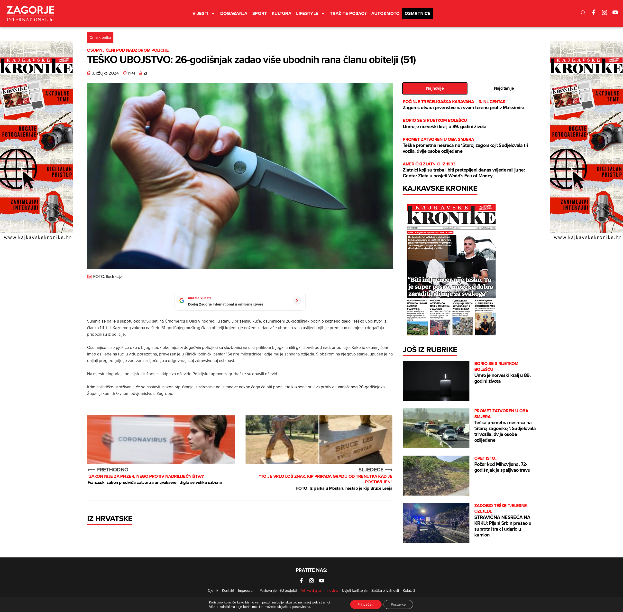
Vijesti (200, 13)
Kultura (282, 13)
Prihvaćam (365, 604)
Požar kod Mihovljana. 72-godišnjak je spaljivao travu (502, 464)
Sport (259, 13)
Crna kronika (100, 37)
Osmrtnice (418, 13)
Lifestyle (307, 13)
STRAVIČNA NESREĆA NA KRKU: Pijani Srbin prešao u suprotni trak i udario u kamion (502, 520)
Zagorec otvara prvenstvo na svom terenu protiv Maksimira (463, 105)
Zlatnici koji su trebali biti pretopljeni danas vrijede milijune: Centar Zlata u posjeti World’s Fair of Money (464, 170)
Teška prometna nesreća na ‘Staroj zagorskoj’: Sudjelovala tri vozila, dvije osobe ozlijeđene (465, 145)
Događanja (233, 13)
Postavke (398, 604)
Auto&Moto (385, 13)
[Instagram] (604, 12)
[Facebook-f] (594, 12)
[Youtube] (615, 12)
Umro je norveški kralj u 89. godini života (444, 124)
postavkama (301, 606)
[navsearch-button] (583, 14)
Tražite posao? (348, 13)
